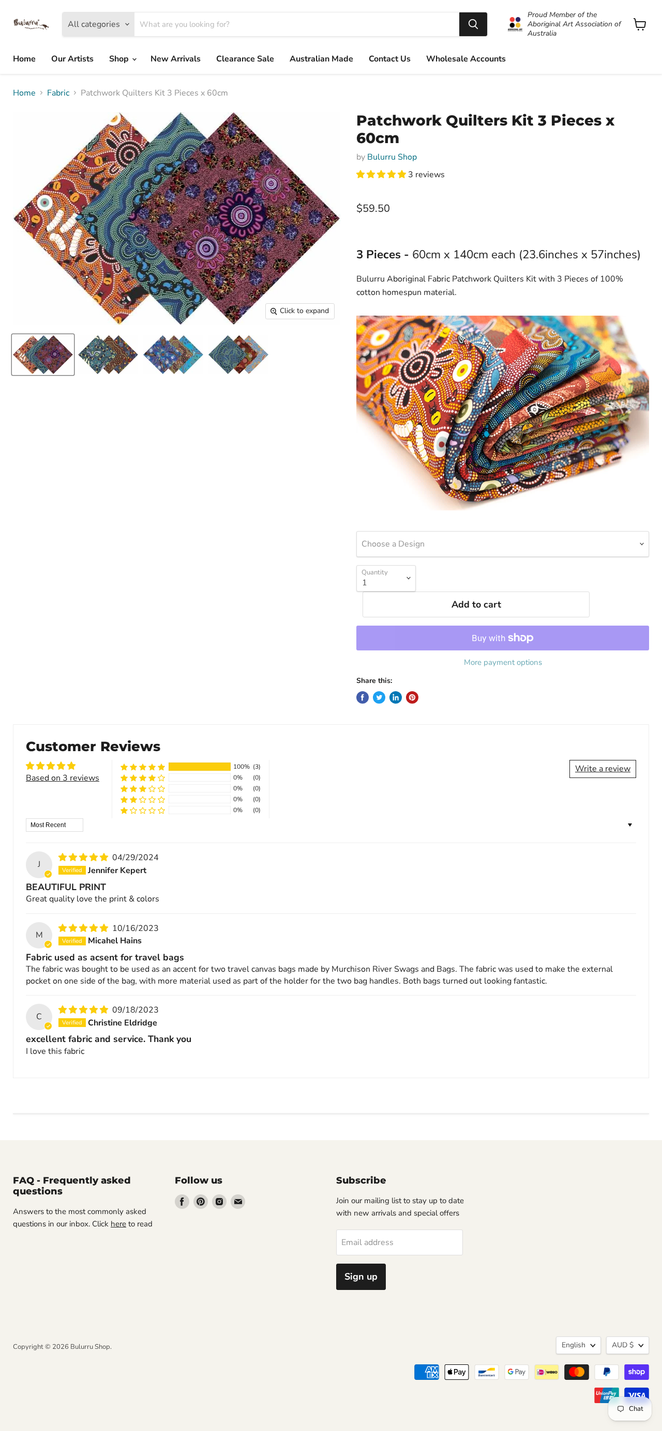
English (573, 1345)
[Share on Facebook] (362, 697)
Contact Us (390, 59)
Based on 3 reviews (62, 778)
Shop (120, 59)
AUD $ (623, 1345)
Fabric (58, 93)
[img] (84, 857)
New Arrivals (176, 59)
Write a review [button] (602, 768)
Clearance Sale (245, 59)
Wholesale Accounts (466, 59)
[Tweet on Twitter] (379, 697)
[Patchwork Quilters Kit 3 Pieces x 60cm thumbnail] (43, 354)
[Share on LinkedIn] (395, 697)
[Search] (473, 24)
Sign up (361, 1276)
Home (24, 59)
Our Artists (72, 59)
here (118, 1224)
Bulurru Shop (392, 157)
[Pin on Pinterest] (412, 697)
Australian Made (321, 59)
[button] (382, 174)
